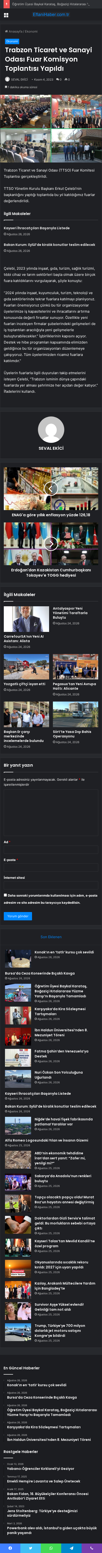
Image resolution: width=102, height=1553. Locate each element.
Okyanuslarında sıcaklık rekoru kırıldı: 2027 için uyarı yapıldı (61, 1265)
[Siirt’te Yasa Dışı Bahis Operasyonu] (75, 714)
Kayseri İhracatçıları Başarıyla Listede (37, 228)
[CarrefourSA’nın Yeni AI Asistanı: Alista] (26, 619)
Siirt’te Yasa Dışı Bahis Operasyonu (72, 734)
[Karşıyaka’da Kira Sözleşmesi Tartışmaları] (18, 1015)
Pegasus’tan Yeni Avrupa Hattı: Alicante (74, 686)
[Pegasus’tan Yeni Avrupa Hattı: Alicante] (75, 667)
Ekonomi (31, 31)
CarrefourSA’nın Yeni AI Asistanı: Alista (24, 638)
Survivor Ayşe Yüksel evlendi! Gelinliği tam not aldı (59, 1307)
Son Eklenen (51, 937)
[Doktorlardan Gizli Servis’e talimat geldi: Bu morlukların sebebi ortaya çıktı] (18, 1225)
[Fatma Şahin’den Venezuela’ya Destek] (18, 1058)
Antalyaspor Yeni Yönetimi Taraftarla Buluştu (70, 613)
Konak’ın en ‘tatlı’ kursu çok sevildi (64, 952)
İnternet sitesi (14, 877)
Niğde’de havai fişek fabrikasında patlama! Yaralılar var (64, 1122)
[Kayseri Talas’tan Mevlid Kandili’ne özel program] (18, 1248)
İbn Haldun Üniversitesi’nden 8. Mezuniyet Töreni (61, 1032)
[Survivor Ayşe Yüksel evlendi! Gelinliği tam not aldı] (18, 1311)
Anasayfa (15, 31)
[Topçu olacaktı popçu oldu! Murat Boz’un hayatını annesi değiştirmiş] (18, 1204)
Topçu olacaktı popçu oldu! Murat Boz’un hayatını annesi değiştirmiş (64, 1199)
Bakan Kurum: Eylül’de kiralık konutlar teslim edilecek (49, 244)
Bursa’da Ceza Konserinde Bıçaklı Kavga (40, 973)
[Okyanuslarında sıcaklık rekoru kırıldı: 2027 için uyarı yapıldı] (18, 1269)
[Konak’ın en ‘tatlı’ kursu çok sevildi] (18, 959)
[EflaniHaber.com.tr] (51, 14)
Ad (7, 842)
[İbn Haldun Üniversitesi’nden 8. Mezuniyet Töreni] (18, 1037)
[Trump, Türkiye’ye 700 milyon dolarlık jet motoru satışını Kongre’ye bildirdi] (18, 1332)
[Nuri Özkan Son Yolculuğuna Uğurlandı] (18, 1079)
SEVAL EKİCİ (19, 79)
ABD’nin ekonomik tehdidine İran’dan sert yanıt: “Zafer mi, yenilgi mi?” (60, 1158)
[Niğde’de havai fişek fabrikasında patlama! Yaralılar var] (18, 1126)
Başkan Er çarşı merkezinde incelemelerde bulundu (24, 736)
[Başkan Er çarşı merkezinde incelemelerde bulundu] (26, 714)
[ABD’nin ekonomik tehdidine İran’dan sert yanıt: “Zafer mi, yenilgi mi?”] (18, 1160)
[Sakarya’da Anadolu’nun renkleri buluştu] (18, 1182)
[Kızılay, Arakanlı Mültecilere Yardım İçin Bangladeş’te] (18, 1290)
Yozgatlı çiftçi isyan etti (24, 684)
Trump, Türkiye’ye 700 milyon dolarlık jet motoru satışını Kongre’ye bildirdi (60, 1330)
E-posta (11, 860)
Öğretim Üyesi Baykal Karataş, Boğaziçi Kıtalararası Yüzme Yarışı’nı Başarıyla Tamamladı (61, 991)
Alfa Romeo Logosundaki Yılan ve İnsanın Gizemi (46, 1140)
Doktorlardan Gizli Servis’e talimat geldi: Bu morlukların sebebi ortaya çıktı (65, 1223)
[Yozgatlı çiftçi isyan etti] (26, 667)
